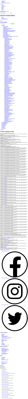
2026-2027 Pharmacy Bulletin (5, 384)
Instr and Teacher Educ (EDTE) (8, 81)
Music (2, 341)
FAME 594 (9, 145)
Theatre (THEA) (7, 120)
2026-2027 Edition (3, 22)
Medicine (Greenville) (4, 340)
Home (2, 17)
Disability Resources (4, 351)
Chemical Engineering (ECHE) (8, 48)
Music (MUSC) (6, 96)
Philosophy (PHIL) (7, 102)
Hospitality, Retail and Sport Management (6, 337)
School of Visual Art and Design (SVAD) (9, 113)
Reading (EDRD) (7, 108)
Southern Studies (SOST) (8, 116)
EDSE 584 (4, 247)
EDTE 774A (6, 244)
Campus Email (3, 357)
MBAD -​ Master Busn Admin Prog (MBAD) (10, 92)
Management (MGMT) (7, 89)
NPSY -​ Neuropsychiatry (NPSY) (9, 98)
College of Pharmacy (5, 34)
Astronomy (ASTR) (7, 43)
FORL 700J (5, 192)
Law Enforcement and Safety (5, 353)
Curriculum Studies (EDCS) (8, 57)
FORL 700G (5, 187)
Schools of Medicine (4, 123)
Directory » (3, 9)
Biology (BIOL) (6, 44)
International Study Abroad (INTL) (9, 83)
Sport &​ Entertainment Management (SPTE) (10, 118)
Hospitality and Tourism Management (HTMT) (10, 79)
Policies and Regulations (4, 122)
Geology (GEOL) (7, 74)
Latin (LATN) (6, 86)
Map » (2, 8)
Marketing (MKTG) (7, 91)
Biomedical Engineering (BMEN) (8, 45)
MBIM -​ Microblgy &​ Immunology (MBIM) (10, 93)
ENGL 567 (6, 145)
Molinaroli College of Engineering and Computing (9, 30)
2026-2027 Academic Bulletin (7, 15)
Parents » (3, 7)
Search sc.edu (1, 13)
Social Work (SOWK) (7, 115)
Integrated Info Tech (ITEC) (8, 82)
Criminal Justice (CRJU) (7, 56)
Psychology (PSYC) (7, 107)
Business (3, 334)
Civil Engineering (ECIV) (8, 50)
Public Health (3, 343)
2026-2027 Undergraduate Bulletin (6, 394)
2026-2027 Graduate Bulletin (5, 374)
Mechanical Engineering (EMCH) (9, 94)
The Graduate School (5, 26)
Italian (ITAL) (6, 84)
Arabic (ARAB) (6, 40)
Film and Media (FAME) (7, 69)
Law (2, 339)
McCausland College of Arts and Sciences (8, 28)
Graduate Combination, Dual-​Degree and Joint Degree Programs (10, 36)
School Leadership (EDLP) (8, 112)
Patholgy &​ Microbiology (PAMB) (9, 101)
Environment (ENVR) (7, 66)
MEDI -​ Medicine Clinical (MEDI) (9, 95)
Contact (2, 364)
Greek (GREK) (6, 75)
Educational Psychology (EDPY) (8, 62)
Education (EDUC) (7, 61)
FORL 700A (5, 176)
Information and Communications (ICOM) (9, 80)
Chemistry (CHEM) (7, 49)
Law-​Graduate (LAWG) (7, 87)
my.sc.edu (3, 358)
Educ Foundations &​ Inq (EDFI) (8, 60)
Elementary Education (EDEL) (8, 64)
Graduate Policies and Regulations (7, 121)
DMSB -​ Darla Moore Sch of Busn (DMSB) (10, 58)
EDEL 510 (6, 138)
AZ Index (3, 1)
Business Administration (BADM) (9, 47)
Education (3, 335)
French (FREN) (6, 72)
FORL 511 (5, 238)
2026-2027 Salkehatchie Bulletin (5, 389)
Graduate (3, 25)
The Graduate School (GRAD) (8, 119)
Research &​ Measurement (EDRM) (9, 110)
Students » (3, 5)
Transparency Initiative (4, 363)
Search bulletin (2, 23)
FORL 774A (5, 246)
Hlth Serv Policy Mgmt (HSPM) (8, 78)
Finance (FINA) (6, 70)
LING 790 (8, 238)
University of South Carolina (4, 361)
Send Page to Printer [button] (4, 369)
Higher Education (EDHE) (8, 76)
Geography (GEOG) (7, 73)
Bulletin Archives (4, 128)
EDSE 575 (6, 141)
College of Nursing (5, 33)
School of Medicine (5, 32)
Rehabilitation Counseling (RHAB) (9, 109)
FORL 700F (5, 184)
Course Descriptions (4, 18)
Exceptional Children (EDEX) (8, 68)
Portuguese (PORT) (7, 106)
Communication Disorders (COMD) (9, 52)
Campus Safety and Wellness (5, 359)
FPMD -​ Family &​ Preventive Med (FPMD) (10, 71)
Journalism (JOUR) (7, 85)
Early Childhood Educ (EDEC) (8, 59)
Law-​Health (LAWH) (7, 88)
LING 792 (6, 239)
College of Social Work (6, 35)
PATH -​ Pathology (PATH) (8, 100)
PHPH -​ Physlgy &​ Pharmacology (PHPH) (10, 103)
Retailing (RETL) (7, 111)
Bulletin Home (3, 2)
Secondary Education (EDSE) (8, 114)
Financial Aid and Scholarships (5, 349)
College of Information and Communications (8, 31)
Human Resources (4, 352)
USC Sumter (3, 126)
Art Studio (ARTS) (7, 42)
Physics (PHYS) (6, 104)
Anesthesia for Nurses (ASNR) (8, 39)
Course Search (3, 127)
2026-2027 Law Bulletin (4, 379)
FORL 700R (5, 200)
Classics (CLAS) (7, 51)
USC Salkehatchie (4, 125)
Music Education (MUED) (8, 97)
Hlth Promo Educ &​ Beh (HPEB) (8, 77)
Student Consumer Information (5, 362)
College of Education (5, 29)
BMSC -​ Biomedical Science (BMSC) (9, 46)
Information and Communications (5, 338)
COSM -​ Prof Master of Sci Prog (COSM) (9, 54)
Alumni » (3, 6)
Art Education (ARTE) (7, 41)
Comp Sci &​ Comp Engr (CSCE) (8, 53)
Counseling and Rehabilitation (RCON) (9, 55)
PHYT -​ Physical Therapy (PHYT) (9, 105)
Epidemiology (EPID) (7, 67)
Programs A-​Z (4, 27)
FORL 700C (5, 179)
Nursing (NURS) (7, 99)
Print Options (2, 129)
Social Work (3, 344)
